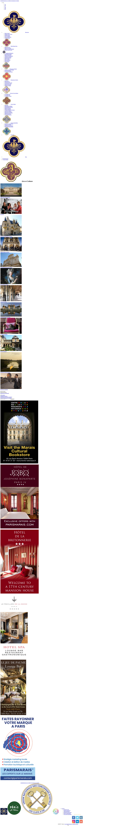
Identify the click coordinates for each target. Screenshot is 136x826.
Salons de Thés (7, 81)
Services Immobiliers (14, 122)
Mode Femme (7, 58)
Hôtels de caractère (8, 48)
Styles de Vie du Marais (14, 93)
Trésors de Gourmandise (9, 56)
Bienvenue (27, 32)
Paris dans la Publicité (8, 111)
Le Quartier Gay (7, 94)
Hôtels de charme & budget (9, 49)
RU (5, 8)
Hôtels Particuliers (8, 113)
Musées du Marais (8, 108)
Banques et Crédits (8, 124)
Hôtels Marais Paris (14, 46)
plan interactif (6, 393)
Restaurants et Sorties (14, 79)
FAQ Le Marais (7, 36)
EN (5, 4)
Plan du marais (7, 33)
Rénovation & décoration (9, 126)
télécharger (2, 393)
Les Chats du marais (8, 114)
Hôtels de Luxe (7, 47)
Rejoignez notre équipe (67, 812)
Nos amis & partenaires (68, 814)
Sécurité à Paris (7, 35)
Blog (26, 156)
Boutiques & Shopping (9, 53)
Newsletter (12, 134)
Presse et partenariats (67, 813)
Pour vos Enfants (7, 59)
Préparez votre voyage (8, 34)
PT (5, 9)
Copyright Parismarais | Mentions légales (71, 824)
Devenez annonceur (67, 810)
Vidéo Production (67, 811)
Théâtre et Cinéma (8, 85)
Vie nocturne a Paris (8, 83)
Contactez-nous (66, 809)
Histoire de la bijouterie (8, 112)
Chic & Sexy (7, 61)
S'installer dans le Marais (9, 125)
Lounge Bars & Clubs (8, 82)
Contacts (63, 808)
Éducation (6, 105)
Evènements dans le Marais (9, 69)
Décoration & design (8, 54)
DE (5, 7)
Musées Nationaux (8, 109)
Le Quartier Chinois (8, 96)
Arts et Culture (13, 104)
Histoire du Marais (8, 70)
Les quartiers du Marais (9, 71)
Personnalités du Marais (9, 107)
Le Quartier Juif (7, 95)
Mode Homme (7, 60)
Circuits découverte (8, 37)
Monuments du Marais (8, 106)
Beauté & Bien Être (8, 55)
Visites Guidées (7, 38)
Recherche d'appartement (9, 123)
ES (5, 5)
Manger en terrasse (8, 84)
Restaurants (7, 80)
